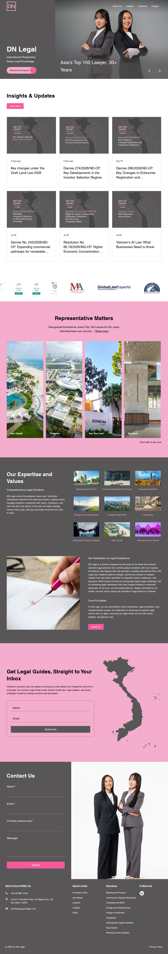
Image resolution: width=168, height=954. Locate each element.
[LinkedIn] (142, 893)
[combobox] (36, 827)
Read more (101, 331)
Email (11, 803)
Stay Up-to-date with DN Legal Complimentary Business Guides (91, 63)
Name (11, 786)
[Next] (159, 70)
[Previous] (150, 70)
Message (12, 838)
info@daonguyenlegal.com (23, 909)
